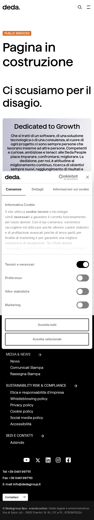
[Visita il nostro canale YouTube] (26, 460)
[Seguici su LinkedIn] (48, 460)
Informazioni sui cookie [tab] (71, 189)
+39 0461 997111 (19, 471)
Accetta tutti (47, 325)
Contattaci (12, 497)
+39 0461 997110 (21, 478)
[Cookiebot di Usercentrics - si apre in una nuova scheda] (59, 177)
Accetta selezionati (47, 339)
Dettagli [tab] (38, 189)
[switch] (83, 277)
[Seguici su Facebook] (68, 460)
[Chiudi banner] (87, 177)
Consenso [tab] (14, 189)
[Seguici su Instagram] (58, 460)
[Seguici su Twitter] (37, 459)
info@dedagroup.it (27, 484)
